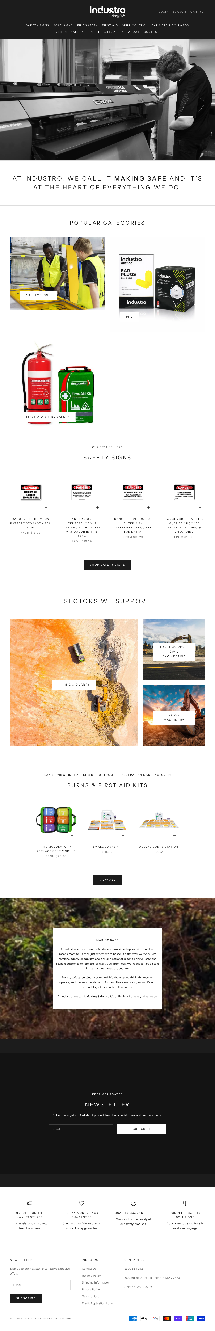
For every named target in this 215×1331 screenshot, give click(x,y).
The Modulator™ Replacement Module (56, 848)
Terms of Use (90, 1296)
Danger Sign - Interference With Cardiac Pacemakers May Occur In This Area (82, 527)
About (134, 31)
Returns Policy (91, 1276)
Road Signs (63, 25)
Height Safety (111, 31)
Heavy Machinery (174, 718)
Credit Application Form (97, 1303)
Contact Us (89, 1269)
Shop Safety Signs (107, 565)
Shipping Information (96, 1283)
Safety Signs (37, 25)
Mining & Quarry (74, 685)
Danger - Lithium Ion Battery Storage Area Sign (30, 523)
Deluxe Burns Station (158, 846)
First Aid (110, 25)
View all (107, 880)
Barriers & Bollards (170, 25)
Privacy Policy (91, 1290)
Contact (151, 31)
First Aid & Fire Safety (48, 417)
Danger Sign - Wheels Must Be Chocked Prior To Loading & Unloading (184, 525)
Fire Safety (87, 25)
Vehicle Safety (69, 31)
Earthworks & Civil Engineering (174, 651)
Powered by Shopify (56, 1318)
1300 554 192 (133, 1269)
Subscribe (141, 1129)
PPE (91, 31)
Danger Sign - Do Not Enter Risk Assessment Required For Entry (133, 525)
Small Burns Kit (107, 846)
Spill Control (135, 25)
